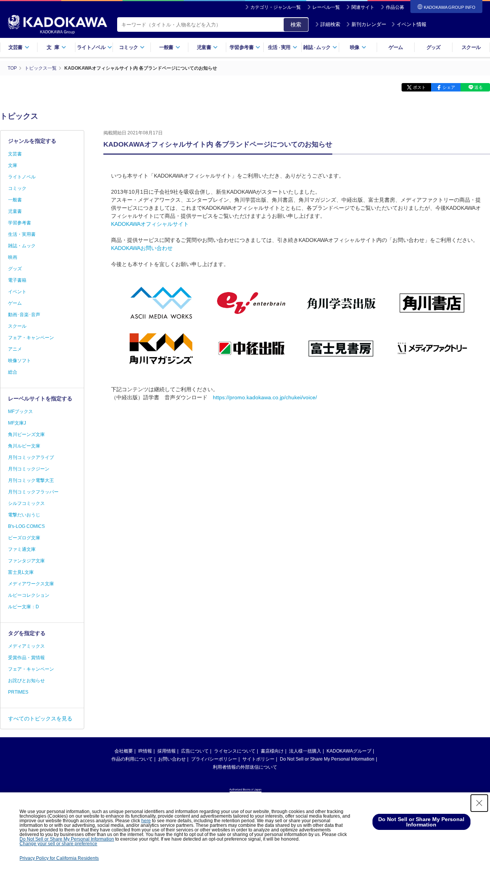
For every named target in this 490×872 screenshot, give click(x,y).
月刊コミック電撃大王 (31, 480)
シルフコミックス (26, 503)
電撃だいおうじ (24, 515)
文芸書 (15, 154)
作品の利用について (132, 759)
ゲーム (396, 47)
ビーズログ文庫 (24, 538)
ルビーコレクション (28, 595)
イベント (17, 291)
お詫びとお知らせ (26, 680)
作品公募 (395, 7)
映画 (12, 257)
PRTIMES (18, 692)
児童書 (15, 211)
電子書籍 (17, 280)
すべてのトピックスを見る (40, 718)
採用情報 (166, 751)
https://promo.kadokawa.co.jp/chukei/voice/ (265, 397)
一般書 (15, 199)
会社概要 (123, 751)
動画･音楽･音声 (24, 314)
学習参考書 (19, 222)
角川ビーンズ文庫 (26, 434)
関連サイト (362, 7)
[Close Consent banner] (479, 803)
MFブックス (20, 411)
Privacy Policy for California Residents (59, 858)
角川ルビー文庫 (24, 446)
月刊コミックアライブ (31, 457)
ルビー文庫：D (23, 606)
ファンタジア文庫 (26, 560)
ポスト (419, 87)
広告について (195, 751)
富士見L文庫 (21, 572)
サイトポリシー (258, 759)
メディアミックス (26, 646)
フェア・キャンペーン (31, 337)
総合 (12, 372)
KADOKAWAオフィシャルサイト (150, 224)
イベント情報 (411, 24)
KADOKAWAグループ (349, 751)
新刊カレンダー (368, 24)
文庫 (12, 165)
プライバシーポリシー (214, 759)
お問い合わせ (172, 759)
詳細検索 (330, 24)
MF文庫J (17, 423)
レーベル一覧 (326, 7)
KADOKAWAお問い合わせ (142, 248)
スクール (471, 47)
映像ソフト (19, 360)
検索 (296, 24)
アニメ (15, 349)
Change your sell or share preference (58, 843)
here (146, 820)
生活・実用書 (22, 234)
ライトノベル (22, 177)
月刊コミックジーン (28, 469)
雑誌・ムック (22, 245)
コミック (17, 188)
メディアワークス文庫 (31, 583)
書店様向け (272, 751)
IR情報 (145, 751)
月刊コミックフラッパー (33, 492)
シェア (449, 87)
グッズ (433, 47)
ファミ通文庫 (22, 549)
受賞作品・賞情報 (26, 657)
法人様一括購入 (305, 751)
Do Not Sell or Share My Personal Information (327, 759)
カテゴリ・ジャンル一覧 (275, 7)
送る (478, 87)
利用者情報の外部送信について (245, 767)
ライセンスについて (234, 751)
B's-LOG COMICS (26, 526)
